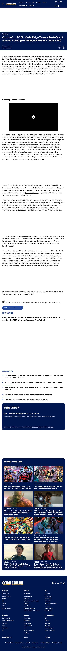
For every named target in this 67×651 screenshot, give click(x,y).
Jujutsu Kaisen (28, 625)
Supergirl (26, 598)
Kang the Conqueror (40, 302)
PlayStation (5, 628)
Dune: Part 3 (27, 606)
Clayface (26, 603)
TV (33, 3)
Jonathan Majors (29, 302)
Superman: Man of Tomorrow (32, 611)
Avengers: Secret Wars (19, 302)
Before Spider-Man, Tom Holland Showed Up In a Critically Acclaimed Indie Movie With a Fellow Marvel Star (48, 566)
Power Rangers (49, 628)
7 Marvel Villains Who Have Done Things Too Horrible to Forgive (28, 395)
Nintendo (4, 623)
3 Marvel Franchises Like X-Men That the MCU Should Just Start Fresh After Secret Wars (18, 513)
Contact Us (9, 643)
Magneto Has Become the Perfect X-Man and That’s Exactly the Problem (17, 487)
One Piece (26, 633)
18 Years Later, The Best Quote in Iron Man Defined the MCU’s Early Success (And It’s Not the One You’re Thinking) (48, 513)
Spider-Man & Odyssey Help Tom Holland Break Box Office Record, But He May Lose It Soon (17, 566)
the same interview (31, 193)
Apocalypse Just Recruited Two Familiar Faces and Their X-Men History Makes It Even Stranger (46, 539)
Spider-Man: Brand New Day (31, 601)
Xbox (3, 625)
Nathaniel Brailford (8, 46)
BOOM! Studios (6, 608)
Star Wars (47, 623)
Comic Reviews (6, 596)
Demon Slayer (27, 623)
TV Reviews (48, 596)
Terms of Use (35, 427)
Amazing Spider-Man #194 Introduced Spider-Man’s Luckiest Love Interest (33, 382)
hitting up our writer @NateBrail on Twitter (18, 294)
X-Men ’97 (48, 601)
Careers (35, 643)
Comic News (5, 593)
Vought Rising (49, 608)
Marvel (5, 34)
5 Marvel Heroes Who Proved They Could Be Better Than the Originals (17, 538)
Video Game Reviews (8, 620)
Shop (26, 637)
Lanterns (47, 606)
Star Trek (47, 625)
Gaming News (6, 618)
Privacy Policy (51, 427)
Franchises (49, 615)
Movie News (27, 593)
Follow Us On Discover (12, 308)
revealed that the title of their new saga (32, 185)
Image (4, 603)
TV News (47, 593)
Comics (22, 3)
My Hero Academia (29, 630)
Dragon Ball (27, 620)
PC (3, 630)
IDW (3, 606)
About (28, 643)
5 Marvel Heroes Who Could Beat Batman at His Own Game (27, 400)
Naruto (25, 628)
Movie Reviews (28, 596)
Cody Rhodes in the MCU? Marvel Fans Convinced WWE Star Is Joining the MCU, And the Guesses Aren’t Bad (31, 318)
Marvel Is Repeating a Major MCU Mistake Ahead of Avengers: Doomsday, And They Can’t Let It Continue (34, 376)
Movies (28, 3)
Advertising (19, 643)
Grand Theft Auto (50, 630)
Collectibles (23, 5)
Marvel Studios (56, 302)
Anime (45, 3)
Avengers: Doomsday (7, 302)
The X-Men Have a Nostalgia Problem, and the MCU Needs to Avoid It (48, 487)
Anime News (27, 618)
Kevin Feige (48, 302)
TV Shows (7, 508)
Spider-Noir (48, 598)
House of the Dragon (50, 603)
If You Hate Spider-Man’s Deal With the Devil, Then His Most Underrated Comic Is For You (34, 388)
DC (3, 601)
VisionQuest (48, 611)
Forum (31, 5)
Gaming (38, 3)
